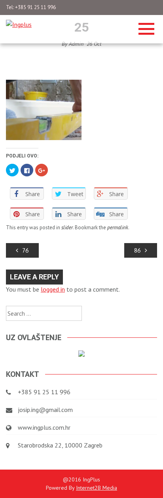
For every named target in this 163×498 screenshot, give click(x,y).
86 (137, 250)
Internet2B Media (96, 487)
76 (25, 250)
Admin (76, 43)
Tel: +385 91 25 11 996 (31, 7)
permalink (117, 227)
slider (67, 227)
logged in (53, 289)
